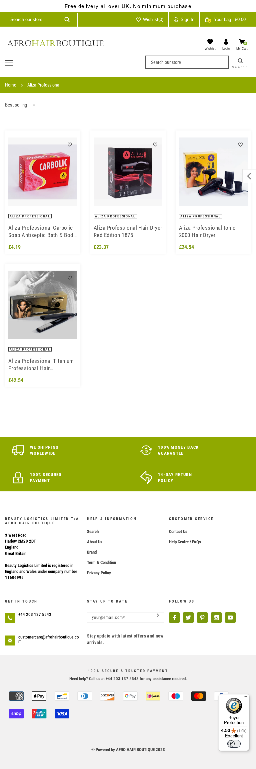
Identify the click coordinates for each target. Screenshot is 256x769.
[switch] (234, 744)
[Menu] (245, 698)
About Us (94, 541)
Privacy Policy (99, 572)
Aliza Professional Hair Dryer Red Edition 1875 (128, 231)
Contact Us (178, 531)
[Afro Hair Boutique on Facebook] (174, 617)
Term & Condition (101, 562)
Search (93, 531)
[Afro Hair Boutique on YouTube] (230, 617)
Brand (92, 552)
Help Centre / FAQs (185, 541)
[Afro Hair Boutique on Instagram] (216, 617)
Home (10, 85)
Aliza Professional (43, 85)
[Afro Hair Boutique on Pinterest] (202, 617)
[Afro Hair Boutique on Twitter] (188, 617)
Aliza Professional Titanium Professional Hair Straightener (41, 365)
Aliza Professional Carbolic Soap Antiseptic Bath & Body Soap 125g (42, 231)
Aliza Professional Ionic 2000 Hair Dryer (207, 231)
